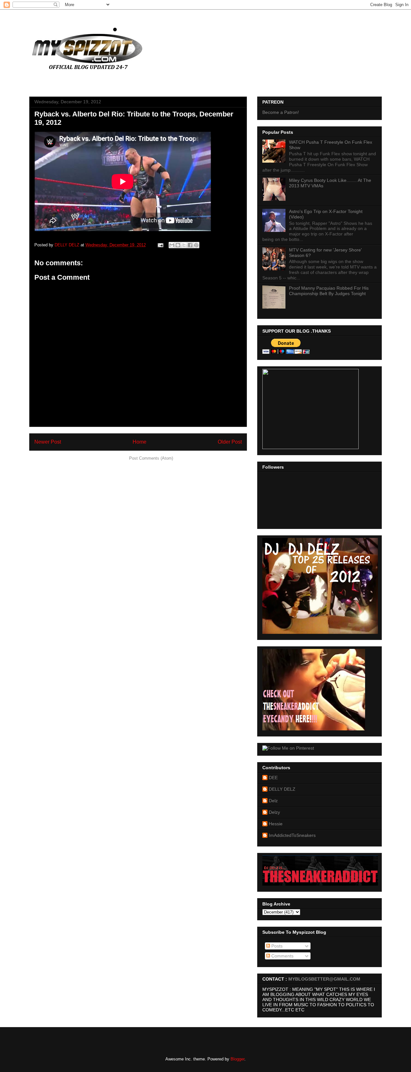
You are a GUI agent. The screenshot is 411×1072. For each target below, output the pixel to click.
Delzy (274, 812)
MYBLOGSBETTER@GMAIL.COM (324, 979)
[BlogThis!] (178, 245)
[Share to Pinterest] (196, 245)
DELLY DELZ (282, 789)
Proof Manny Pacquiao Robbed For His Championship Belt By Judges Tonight (329, 290)
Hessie (276, 823)
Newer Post (47, 442)
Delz (273, 800)
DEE (273, 777)
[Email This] (172, 245)
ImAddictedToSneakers (292, 835)
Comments (281, 955)
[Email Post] (160, 244)
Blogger (237, 1059)
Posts (276, 946)
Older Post (230, 442)
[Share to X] (184, 245)
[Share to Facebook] (190, 245)
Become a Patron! (280, 112)
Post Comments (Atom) (151, 458)
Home (139, 442)
